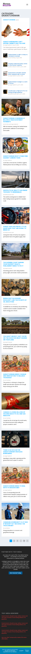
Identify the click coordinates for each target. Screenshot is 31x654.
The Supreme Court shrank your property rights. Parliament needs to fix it (13, 264)
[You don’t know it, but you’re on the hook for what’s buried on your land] (16, 325)
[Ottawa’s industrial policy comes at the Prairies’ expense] (5, 64)
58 (24, 541)
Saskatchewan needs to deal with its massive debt (14, 487)
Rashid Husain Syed (14, 94)
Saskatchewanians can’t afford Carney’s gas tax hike (14, 42)
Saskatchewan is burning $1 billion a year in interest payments (14, 120)
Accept (21, 651)
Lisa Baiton (7, 528)
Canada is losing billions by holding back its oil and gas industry (14, 413)
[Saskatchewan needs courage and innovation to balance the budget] (16, 363)
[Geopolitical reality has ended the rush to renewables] (16, 179)
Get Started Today (15, 573)
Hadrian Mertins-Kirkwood (11, 304)
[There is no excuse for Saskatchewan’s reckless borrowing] (16, 439)
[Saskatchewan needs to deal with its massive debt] (16, 475)
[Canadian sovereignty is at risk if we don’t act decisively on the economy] (16, 511)
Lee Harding (12, 57)
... (20, 541)
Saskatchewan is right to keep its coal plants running (18, 55)
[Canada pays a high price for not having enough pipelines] (5, 92)
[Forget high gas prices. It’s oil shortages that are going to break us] (16, 215)
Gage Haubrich (8, 45)
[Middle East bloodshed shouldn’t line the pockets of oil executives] (16, 287)
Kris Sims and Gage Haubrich (11, 124)
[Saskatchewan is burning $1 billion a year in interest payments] (16, 107)
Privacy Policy (27, 650)
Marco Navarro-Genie (15, 66)
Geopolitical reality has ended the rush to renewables (15, 191)
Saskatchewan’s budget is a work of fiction (17, 82)
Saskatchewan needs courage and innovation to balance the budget (14, 376)
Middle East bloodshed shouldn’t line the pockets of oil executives (15, 300)
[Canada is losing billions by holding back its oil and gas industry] (16, 401)
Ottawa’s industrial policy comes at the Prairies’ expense (17, 64)
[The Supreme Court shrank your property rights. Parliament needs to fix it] (16, 251)
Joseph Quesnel (8, 268)
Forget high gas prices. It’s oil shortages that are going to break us (15, 228)
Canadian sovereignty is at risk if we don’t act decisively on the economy (15, 524)
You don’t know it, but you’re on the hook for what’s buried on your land (15, 338)
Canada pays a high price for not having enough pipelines (17, 91)
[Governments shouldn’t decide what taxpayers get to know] (5, 73)
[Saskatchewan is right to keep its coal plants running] (5, 55)
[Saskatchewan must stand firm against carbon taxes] (16, 145)
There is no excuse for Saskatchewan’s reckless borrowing (12, 451)
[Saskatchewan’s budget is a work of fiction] (5, 83)
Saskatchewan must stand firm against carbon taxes (15, 157)
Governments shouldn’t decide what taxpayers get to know (17, 73)
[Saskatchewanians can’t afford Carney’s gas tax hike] (16, 30)
